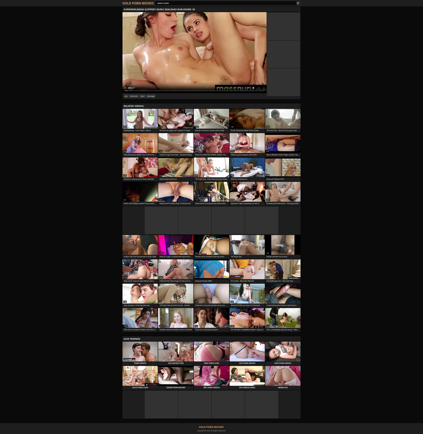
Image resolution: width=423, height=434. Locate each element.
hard (142, 96)
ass (126, 96)
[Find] (298, 3)
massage (151, 96)
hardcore (134, 96)
